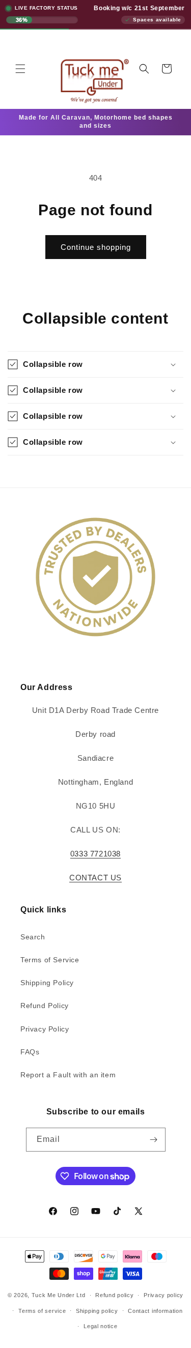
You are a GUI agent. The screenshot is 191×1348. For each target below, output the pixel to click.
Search (32, 937)
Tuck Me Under (53, 1295)
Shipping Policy (47, 983)
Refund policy (114, 1295)
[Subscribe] (154, 1140)
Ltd (80, 1295)
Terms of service (42, 1311)
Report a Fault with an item (68, 1075)
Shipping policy (97, 1311)
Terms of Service (49, 960)
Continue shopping (96, 247)
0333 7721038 (95, 853)
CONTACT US (95, 877)
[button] (20, 69)
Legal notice (100, 1326)
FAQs (29, 1052)
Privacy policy (163, 1295)
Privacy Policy (44, 1029)
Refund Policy (44, 1005)
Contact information (155, 1311)
